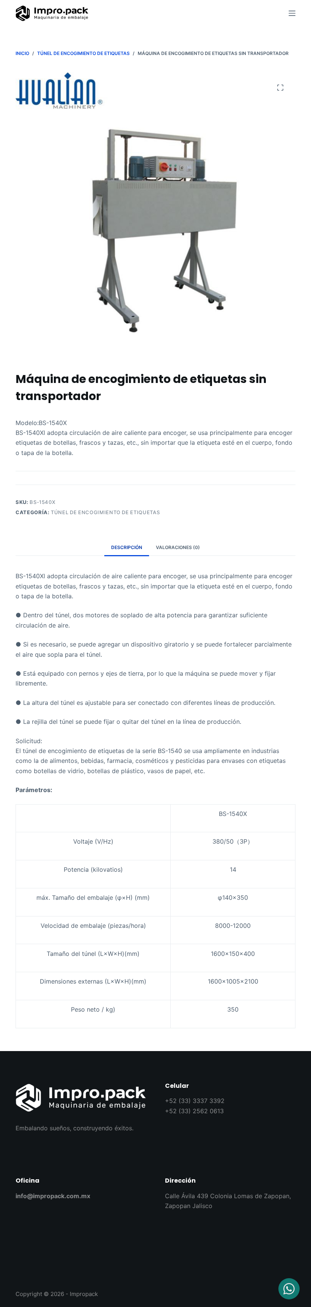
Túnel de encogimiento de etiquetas (105, 512)
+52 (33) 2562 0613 (194, 1111)
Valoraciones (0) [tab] (178, 547)
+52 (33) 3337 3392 (195, 1101)
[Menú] (292, 13)
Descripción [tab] (126, 547)
